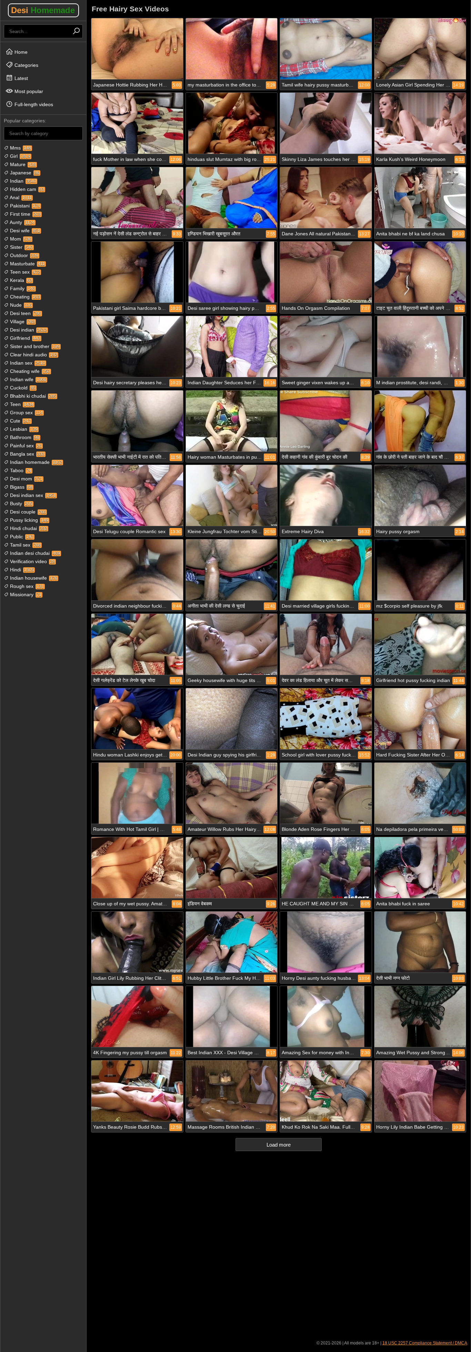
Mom (20, 239)
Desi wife (24, 230)
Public (21, 536)
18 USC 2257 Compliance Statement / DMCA (424, 1343)
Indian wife (27, 379)
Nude (20, 305)
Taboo (20, 470)
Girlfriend (24, 338)
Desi (43, 10)
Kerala (20, 280)
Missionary (25, 594)
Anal (20, 197)
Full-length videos (33, 104)
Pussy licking (28, 520)
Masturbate (27, 263)
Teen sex (24, 272)
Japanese (24, 172)
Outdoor (23, 255)
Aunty (21, 222)
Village (22, 321)
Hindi (21, 569)
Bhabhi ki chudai (32, 396)
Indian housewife (33, 578)
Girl (19, 156)
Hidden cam (26, 189)
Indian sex (27, 363)
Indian (22, 181)
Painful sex (25, 445)
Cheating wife (29, 371)
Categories (25, 65)
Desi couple (27, 512)
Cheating (24, 296)
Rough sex (26, 586)
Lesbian (23, 429)
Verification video (32, 561)
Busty (20, 503)
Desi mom (25, 478)
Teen (21, 404)
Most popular (28, 91)
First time (25, 214)
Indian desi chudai (34, 553)
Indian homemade (35, 462)
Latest (20, 78)
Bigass (20, 487)
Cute (20, 421)
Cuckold (22, 387)
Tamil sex (25, 545)
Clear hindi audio (33, 354)
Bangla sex (26, 454)
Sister (21, 247)
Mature (22, 164)
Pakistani (24, 206)
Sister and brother (34, 346)
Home (20, 52)
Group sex (26, 412)
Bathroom (24, 437)
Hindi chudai (28, 528)
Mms (20, 148)
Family (22, 288)
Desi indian (28, 330)
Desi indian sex (32, 495)
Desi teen (25, 313)
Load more (279, 1145)
